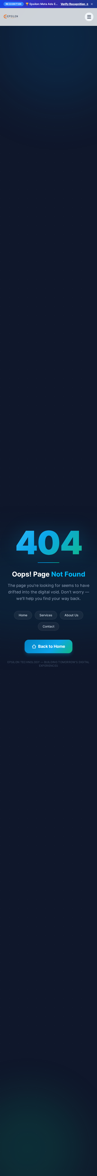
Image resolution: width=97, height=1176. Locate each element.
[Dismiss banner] (91, 4)
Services (45, 615)
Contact (48, 626)
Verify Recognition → (74, 4)
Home (23, 615)
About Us (72, 615)
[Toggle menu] (89, 17)
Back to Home (51, 646)
